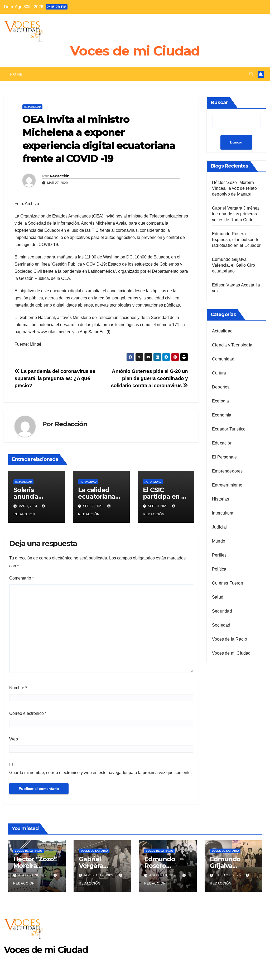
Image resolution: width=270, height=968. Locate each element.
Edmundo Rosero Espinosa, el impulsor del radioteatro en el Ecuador (236, 239)
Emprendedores (227, 471)
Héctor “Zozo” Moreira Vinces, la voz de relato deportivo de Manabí (234, 188)
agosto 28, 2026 (34, 875)
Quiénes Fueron (227, 583)
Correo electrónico (27, 713)
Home (16, 74)
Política (219, 569)
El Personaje (224, 457)
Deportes (221, 387)
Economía (222, 415)
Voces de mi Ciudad (135, 51)
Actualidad (32, 106)
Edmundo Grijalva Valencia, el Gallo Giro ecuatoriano (233, 265)
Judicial (219, 527)
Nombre (18, 688)
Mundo (218, 541)
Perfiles (219, 555)
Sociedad (221, 625)
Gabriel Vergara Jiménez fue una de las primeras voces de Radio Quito (236, 214)
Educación (222, 443)
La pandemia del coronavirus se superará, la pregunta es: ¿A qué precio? (55, 378)
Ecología (220, 401)
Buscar (219, 102)
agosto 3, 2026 (164, 875)
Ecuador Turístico (228, 429)
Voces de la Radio (229, 639)
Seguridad (222, 611)
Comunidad (223, 359)
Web (13, 739)
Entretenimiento (227, 485)
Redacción (60, 176)
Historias (220, 499)
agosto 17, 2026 (99, 875)
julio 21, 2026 (228, 875)
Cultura (219, 373)
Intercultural (223, 513)
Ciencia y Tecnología (232, 345)
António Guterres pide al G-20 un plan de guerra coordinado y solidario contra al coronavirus (149, 378)
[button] (251, 74)
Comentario (21, 578)
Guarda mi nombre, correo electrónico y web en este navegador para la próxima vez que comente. (100, 772)
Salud (217, 597)
